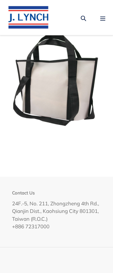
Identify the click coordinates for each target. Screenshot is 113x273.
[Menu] (102, 17)
